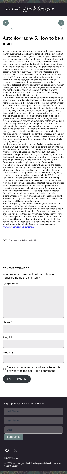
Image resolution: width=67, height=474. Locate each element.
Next (60, 28)
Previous (8, 28)
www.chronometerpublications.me (19, 226)
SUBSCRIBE (13, 436)
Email (7, 337)
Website (8, 352)
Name (8, 322)
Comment (10, 284)
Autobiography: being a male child (23, 240)
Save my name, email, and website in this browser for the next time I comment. (33, 369)
